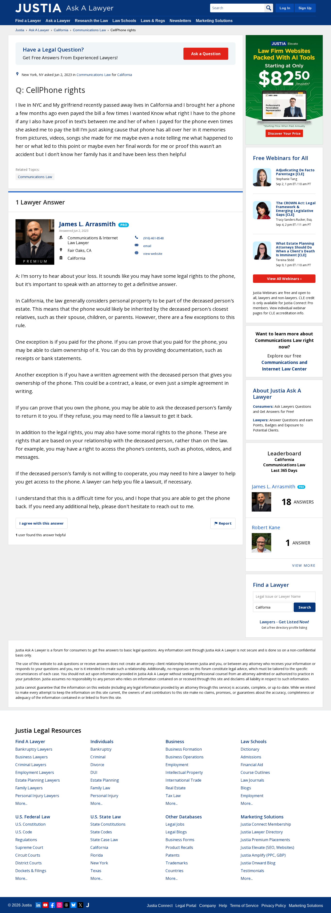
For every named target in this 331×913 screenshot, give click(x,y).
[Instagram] (59, 905)
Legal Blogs (176, 832)
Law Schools (124, 21)
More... (21, 803)
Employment (177, 764)
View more (303, 565)
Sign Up (305, 8)
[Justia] (38, 8)
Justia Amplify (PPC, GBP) (263, 855)
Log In (285, 8)
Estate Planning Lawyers (37, 780)
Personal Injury (104, 795)
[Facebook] (52, 905)
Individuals (101, 741)
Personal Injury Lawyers (37, 795)
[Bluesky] (73, 905)
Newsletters (180, 21)
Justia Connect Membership (266, 824)
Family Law (100, 788)
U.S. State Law (105, 817)
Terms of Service (244, 906)
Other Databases (184, 817)
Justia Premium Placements (265, 839)
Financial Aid (252, 764)
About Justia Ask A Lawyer (277, 393)
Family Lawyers (29, 788)
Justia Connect (160, 906)
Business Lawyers (31, 757)
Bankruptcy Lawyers (33, 749)
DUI (93, 772)
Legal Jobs (175, 824)
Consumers (263, 406)
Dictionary (250, 749)
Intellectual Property (184, 772)
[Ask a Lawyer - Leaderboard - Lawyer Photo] (261, 502)
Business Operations (185, 757)
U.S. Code (23, 832)
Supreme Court (29, 847)
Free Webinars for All (280, 158)
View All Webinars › (284, 278)
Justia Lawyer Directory (262, 832)
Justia (19, 30)
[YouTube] (45, 905)
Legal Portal (185, 906)
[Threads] (66, 905)
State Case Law (104, 839)
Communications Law (89, 30)
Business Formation (184, 749)
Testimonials (252, 870)
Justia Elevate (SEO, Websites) (267, 847)
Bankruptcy (100, 749)
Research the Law (91, 21)
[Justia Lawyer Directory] (87, 905)
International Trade (183, 780)
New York (99, 863)
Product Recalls (179, 847)
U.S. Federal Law (32, 817)
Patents (173, 855)
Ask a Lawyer (58, 21)
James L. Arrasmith (87, 224)
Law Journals (252, 780)
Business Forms (180, 839)
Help (223, 906)
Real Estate (176, 788)
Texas (95, 870)
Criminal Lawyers (30, 764)
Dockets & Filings (30, 870)
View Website (152, 253)
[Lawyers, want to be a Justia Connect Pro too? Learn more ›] (123, 223)
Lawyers (260, 420)
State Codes (101, 832)
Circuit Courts (27, 855)
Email (147, 246)
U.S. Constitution (30, 824)
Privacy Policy (273, 906)
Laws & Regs (153, 21)
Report (225, 523)
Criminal (97, 757)
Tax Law (173, 795)
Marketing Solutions (214, 21)
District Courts (28, 863)
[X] (80, 905)
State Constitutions (108, 824)
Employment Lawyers (34, 772)
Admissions (251, 757)
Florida (96, 855)
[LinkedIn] (38, 905)
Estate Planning (104, 780)
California (61, 30)
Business (175, 741)
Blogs (246, 788)
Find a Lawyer (28, 21)
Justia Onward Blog (258, 863)
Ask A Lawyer (39, 30)
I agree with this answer (41, 523)
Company (207, 906)
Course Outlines (255, 772)
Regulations (26, 839)
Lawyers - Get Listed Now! (284, 622)
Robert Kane (266, 527)
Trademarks (177, 863)
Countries (174, 870)
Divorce (97, 764)
